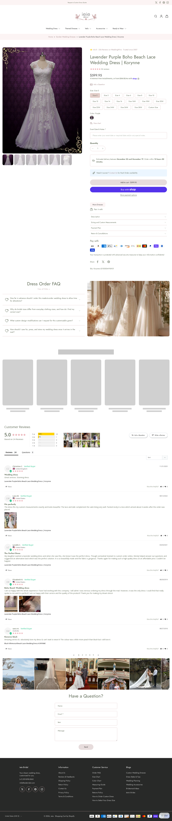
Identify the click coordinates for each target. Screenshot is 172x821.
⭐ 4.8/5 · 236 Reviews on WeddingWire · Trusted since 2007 (113, 49)
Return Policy (63, 784)
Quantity (94, 143)
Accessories (100, 28)
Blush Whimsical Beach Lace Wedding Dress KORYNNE (25, 643)
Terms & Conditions (65, 796)
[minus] (92, 148)
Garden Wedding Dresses (66, 37)
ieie (52, 816)
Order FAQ (96, 773)
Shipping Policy (64, 781)
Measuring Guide (98, 784)
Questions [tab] (26, 452)
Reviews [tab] (9, 452)
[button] (128, 182)
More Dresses (98, 204)
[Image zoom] (42, 100)
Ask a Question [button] (139, 435)
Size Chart (96, 777)
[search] (155, 16)
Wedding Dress (52, 28)
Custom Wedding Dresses (136, 773)
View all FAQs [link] (43, 289)
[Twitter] (156, 2)
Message (61, 731)
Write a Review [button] (160, 435)
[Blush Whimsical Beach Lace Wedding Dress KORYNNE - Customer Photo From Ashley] (77, 443)
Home (50, 37)
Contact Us (113, 173)
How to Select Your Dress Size (103, 800)
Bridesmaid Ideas (132, 788)
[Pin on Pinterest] (108, 262)
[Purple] (92, 117)
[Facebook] (160, 2)
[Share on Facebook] (97, 262)
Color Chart (96, 781)
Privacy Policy (63, 792)
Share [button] (9, 487)
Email (60, 714)
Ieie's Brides (130, 792)
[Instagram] (167, 2)
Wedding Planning (133, 781)
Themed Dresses (71, 28)
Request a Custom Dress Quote (77, 3)
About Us (61, 773)
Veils (87, 28)
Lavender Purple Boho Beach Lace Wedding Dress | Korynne (27, 481)
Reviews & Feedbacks (66, 777)
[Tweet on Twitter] (103, 262)
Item (59, 722)
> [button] (98, 655)
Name (60, 706)
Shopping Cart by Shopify (64, 816)
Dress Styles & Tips (133, 777)
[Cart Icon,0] (166, 16)
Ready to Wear (118, 28)
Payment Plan (97, 788)
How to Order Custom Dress (103, 796)
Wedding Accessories (134, 784)
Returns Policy (97, 792)
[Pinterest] (164, 2)
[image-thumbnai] (8, 159)
